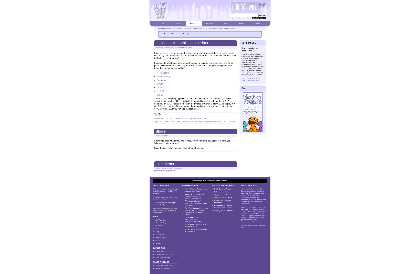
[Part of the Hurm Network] (262, 5)
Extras (241, 23)
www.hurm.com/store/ (193, 221)
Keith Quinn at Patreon (194, 189)
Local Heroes (228, 53)
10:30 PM (173, 191)
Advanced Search (258, 18)
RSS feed (247, 226)
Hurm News (187, 47)
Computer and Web (199, 118)
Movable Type (166, 53)
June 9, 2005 (176, 47)
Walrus (160, 95)
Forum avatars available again (165, 203)
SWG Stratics (160, 109)
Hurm (218, 180)
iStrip (159, 87)
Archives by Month (199, 28)
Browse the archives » (165, 171)
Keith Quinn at (223, 189)
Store (226, 23)
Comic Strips (168, 118)
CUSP (160, 84)
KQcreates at (222, 192)
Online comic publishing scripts (182, 43)
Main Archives (176, 34)
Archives (194, 23)
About (257, 23)
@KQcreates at (223, 198)
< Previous (166, 34)
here (198, 109)
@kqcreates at (223, 195)
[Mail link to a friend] (159, 114)
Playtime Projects (192, 201)
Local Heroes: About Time (251, 80)
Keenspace (217, 63)
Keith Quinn (245, 209)
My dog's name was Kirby (163, 197)
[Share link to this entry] (155, 114)
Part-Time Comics (192, 208)
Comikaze (161, 80)
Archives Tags (229, 28)
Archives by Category (182, 28)
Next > (185, 34)
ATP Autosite (163, 73)
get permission (246, 220)
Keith (166, 47)
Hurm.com (189, 229)
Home (162, 23)
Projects (178, 23)
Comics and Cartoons (183, 118)
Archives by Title (215, 28)
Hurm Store (189, 217)
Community (209, 23)
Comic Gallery (163, 76)
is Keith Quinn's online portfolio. (223, 207)
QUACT (160, 91)
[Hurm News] (160, 10)
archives (171, 211)
